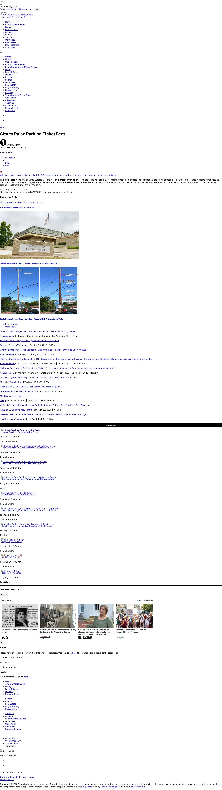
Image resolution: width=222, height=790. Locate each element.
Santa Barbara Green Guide (18, 95)
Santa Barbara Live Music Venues (21, 67)
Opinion (9, 32)
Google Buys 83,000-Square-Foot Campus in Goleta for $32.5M (31, 386)
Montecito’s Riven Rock (11, 396)
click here (87, 786)
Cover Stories (11, 90)
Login (37, 9)
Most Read (10, 326)
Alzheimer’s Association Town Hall (18, 494)
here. (26, 676)
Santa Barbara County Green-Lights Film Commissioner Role (29, 340)
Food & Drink (11, 29)
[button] (20, 621)
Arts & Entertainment (15, 24)
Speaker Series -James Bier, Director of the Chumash (27, 526)
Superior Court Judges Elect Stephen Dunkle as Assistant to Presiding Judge (37, 331)
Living (8, 27)
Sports (8, 37)
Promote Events (13, 729)
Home (8, 56)
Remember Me (10, 667)
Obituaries (10, 39)
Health (3, 419)
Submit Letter (11, 743)
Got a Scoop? (18, 17)
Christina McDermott (22, 409)
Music (3, 382)
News (8, 22)
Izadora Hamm (25, 391)
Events (8, 34)
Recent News (11, 324)
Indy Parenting (12, 45)
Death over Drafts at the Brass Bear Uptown (22, 463)
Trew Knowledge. (109, 786)
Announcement (7, 336)
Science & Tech (7, 391)
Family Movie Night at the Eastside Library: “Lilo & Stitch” (29, 510)
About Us (9, 103)
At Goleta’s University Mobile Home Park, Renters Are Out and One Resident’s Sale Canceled (45, 405)
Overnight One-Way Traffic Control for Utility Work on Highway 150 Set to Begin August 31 (44, 349)
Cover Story (11, 709)
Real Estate (10, 42)
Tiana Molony (15, 382)
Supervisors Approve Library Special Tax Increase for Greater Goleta (28, 263)
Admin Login (10, 746)
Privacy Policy (7, 779)
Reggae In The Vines (11, 573)
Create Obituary (13, 740)
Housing (4, 409)
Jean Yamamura (20, 345)
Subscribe (6, 17)
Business (4, 345)
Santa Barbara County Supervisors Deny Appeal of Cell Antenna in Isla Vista (31, 319)
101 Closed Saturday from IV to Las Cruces (17, 208)
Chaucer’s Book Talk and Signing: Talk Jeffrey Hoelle (27, 447)
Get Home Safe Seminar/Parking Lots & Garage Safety (27, 479)
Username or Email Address (13, 657)
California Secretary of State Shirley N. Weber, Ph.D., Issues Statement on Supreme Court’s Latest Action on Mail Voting (58, 368)
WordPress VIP (137, 786)
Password (5, 662)
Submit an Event (8, 9)
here (74, 653)
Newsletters (25, 9)
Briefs (3, 127)
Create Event (11, 108)
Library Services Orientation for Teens (19, 432)
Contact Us (10, 105)
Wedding (9, 92)
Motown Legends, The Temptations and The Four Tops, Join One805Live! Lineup (39, 377)
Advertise (10, 100)
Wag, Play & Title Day (11, 541)
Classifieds (10, 47)
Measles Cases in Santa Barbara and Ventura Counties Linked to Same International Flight (43, 414)
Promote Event (12, 694)
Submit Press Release (15, 718)
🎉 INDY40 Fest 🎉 (10, 557)
